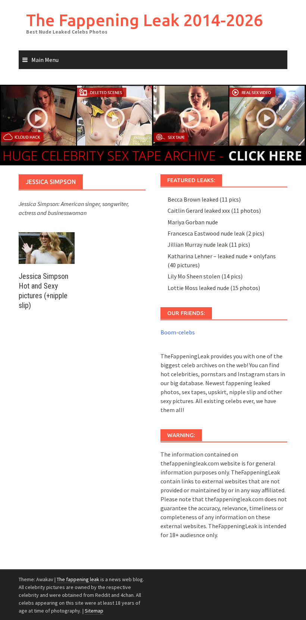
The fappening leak (78, 579)
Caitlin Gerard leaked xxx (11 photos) (214, 210)
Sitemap (94, 610)
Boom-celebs (177, 332)
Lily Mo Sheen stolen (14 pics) (205, 276)
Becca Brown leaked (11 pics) (204, 199)
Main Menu (45, 59)
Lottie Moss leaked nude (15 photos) (214, 288)
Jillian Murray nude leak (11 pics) (209, 244)
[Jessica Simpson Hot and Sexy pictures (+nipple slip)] (47, 247)
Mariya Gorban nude (193, 222)
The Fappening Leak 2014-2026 (144, 20)
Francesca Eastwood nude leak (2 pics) (216, 233)
